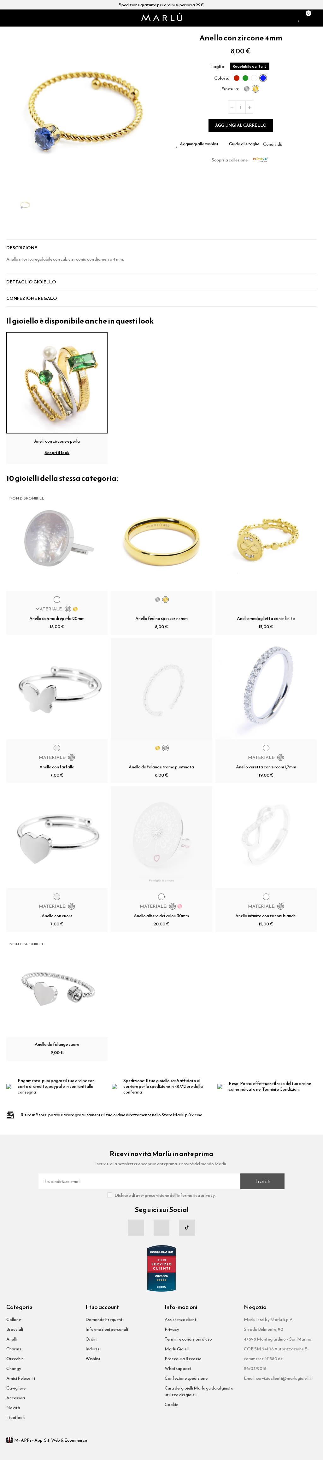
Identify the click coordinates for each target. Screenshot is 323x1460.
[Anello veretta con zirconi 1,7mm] (266, 688)
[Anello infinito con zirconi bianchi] (266, 837)
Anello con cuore (57, 915)
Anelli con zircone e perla (57, 441)
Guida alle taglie (244, 144)
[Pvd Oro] (255, 89)
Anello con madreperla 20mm (57, 618)
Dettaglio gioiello (31, 282)
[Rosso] (236, 78)
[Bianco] (254, 78)
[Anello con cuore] (57, 837)
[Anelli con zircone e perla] (57, 382)
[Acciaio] (247, 89)
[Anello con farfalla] (57, 688)
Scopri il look (56, 453)
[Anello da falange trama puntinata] (161, 688)
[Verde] (245, 78)
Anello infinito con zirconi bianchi (266, 915)
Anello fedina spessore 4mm (161, 618)
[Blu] (263, 78)
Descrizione (21, 248)
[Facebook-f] (136, 1227)
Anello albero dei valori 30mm (161, 915)
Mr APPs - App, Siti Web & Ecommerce (50, 1440)
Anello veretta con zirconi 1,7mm (266, 767)
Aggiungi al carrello (241, 125)
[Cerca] (17, 18)
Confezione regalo (31, 298)
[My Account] (314, 18)
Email (294, 144)
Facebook (287, 144)
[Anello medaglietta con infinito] (266, 540)
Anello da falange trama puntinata (161, 767)
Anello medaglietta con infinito (266, 618)
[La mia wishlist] (299, 18)
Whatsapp (302, 144)
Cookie (171, 1404)
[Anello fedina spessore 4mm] (161, 540)
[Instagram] (161, 1227)
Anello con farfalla (56, 767)
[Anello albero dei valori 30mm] (161, 837)
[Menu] (8, 18)
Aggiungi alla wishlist (199, 144)
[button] (12, 109)
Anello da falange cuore (57, 1044)
